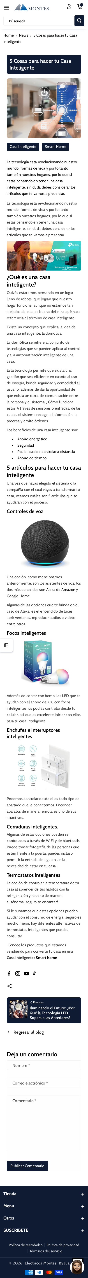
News (23, 35)
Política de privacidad (62, 1245)
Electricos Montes (41, 1263)
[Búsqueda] (79, 20)
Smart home (46, 957)
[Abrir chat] (77, 1267)
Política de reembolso (26, 1245)
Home (8, 35)
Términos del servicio (46, 1251)
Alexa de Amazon (60, 589)
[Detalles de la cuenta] (69, 7)
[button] (7, 7)
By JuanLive (69, 1263)
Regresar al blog (29, 1032)
